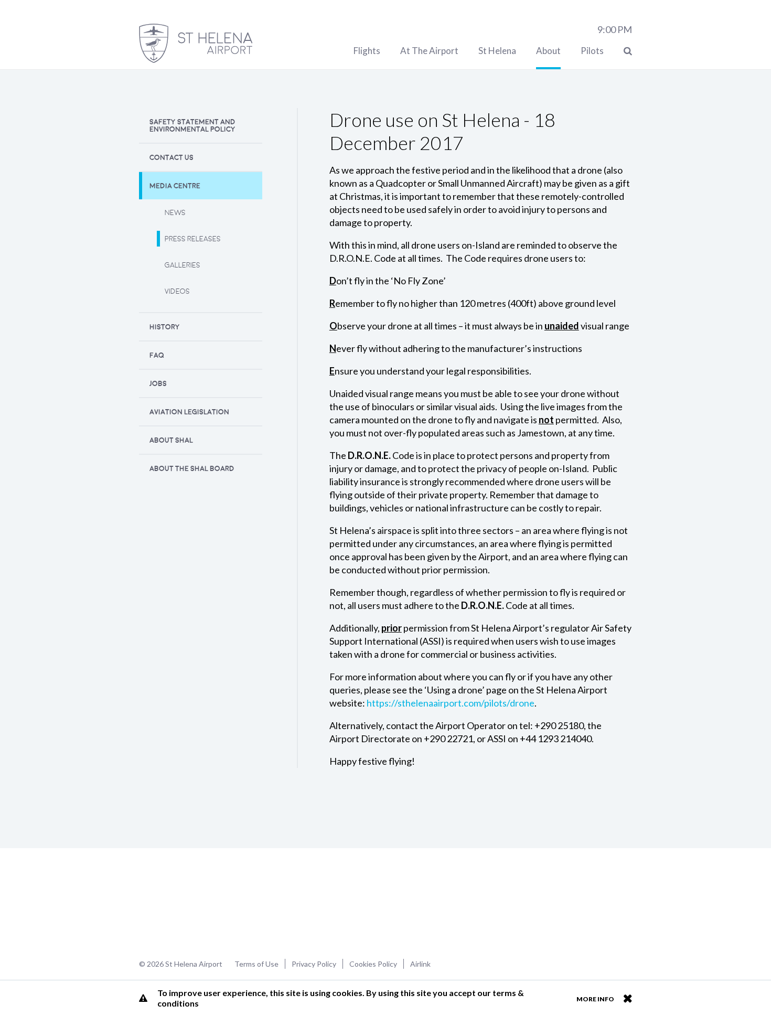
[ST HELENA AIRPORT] (195, 43)
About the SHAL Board (191, 469)
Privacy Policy (314, 963)
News (175, 213)
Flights (367, 50)
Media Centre (174, 186)
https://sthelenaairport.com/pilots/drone (450, 703)
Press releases (193, 239)
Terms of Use (256, 963)
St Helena (497, 50)
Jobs (158, 384)
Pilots (592, 50)
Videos (177, 291)
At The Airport (429, 50)
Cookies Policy (373, 963)
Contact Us (171, 158)
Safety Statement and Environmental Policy (192, 125)
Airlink (420, 963)
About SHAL (171, 440)
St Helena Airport (172, 902)
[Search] (628, 50)
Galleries (182, 265)
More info (595, 999)
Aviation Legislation (189, 412)
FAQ (156, 355)
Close (627, 998)
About (548, 50)
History (164, 327)
